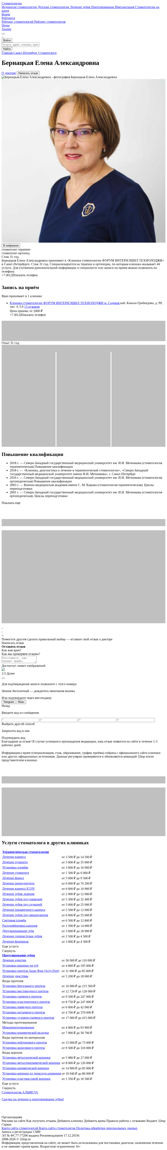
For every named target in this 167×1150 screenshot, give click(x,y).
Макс (21, 701)
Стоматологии (12, 3)
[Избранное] (3, 33)
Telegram (8, 701)
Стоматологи (47, 53)
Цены (6, 25)
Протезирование (103, 7)
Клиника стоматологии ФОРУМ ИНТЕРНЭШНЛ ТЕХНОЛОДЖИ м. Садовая (65, 303)
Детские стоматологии (54, 7)
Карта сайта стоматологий (20, 1128)
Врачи (6, 14)
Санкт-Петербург (25, 53)
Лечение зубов (80, 7)
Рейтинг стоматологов (50, 21)
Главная (7, 53)
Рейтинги (8, 18)
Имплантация (125, 7)
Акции (6, 29)
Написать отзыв (28, 73)
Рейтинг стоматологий (18, 21)
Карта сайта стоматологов (57, 1128)
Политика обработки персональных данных (106, 1128)
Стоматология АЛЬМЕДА (20, 1092)
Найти (7, 48)
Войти (7, 40)
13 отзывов (32, 306)
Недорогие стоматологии (20, 7)
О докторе (9, 73)
